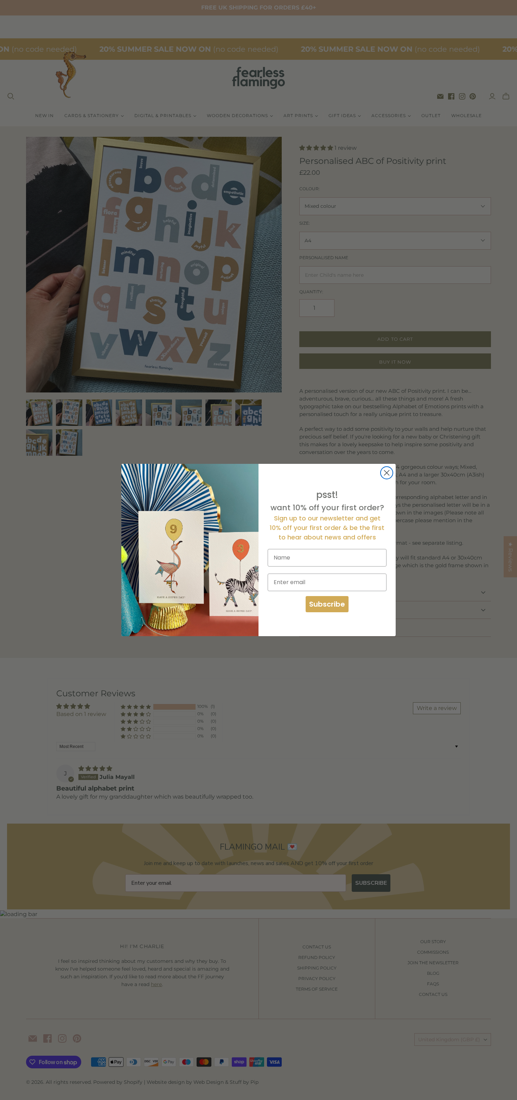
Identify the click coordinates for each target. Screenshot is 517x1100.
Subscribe (327, 604)
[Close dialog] (387, 473)
